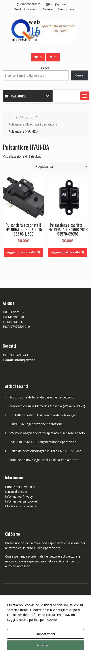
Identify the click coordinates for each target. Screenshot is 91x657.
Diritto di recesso (17, 491)
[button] (84, 95)
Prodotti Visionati (25, 9)
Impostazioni (45, 634)
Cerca (45, 68)
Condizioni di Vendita (20, 487)
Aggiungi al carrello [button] (21, 252)
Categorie (18, 96)
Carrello (47, 9)
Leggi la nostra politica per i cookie (32, 619)
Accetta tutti (45, 645)
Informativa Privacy (19, 496)
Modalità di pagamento (21, 506)
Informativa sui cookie (21, 501)
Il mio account (67, 9)
